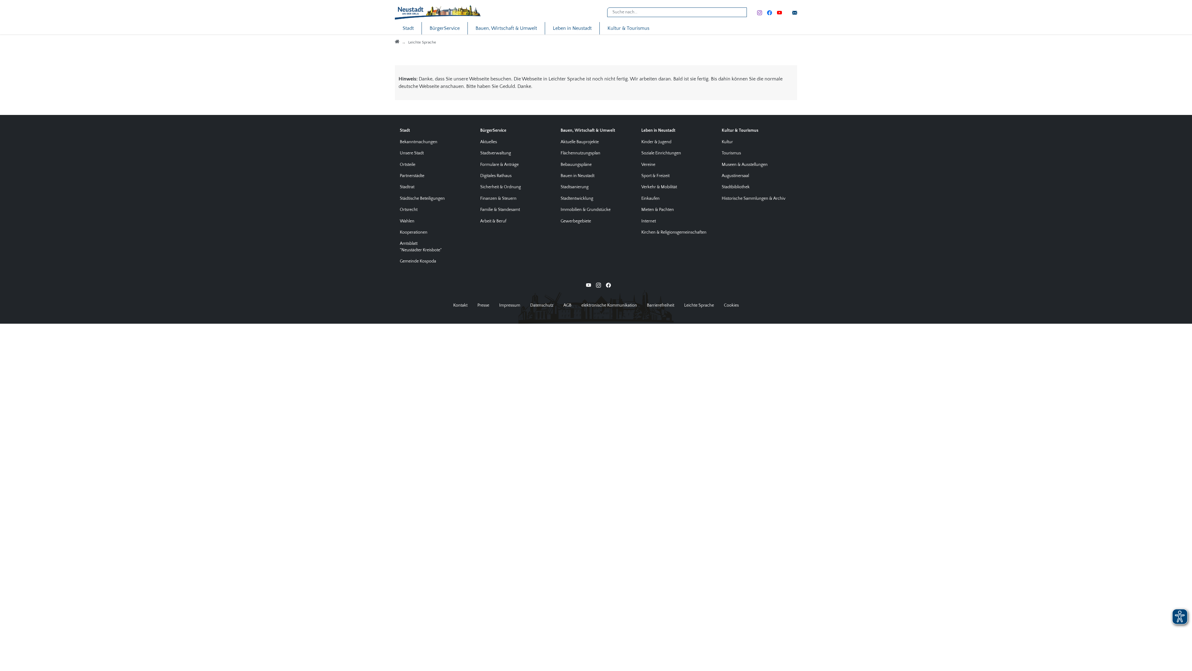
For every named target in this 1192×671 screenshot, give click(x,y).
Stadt (408, 28)
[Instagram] (759, 12)
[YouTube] (779, 12)
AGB (567, 305)
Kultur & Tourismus (628, 28)
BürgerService (445, 28)
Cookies (731, 305)
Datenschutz (541, 305)
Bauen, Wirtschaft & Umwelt (506, 28)
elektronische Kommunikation (609, 305)
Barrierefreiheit (660, 305)
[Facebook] (769, 12)
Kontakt (460, 305)
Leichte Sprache (699, 305)
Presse (483, 305)
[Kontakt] (794, 12)
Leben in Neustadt (572, 28)
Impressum (509, 305)
